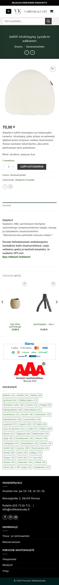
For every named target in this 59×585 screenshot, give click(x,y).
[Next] (56, 308)
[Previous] (3, 308)
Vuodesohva (42, 467)
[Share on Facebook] (5, 186)
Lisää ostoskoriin (31, 166)
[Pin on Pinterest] (10, 186)
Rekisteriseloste (11, 542)
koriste (27, 414)
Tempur (9, 458)
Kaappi (45, 405)
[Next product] (26, 52)
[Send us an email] (15, 517)
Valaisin (9, 462)
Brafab (23, 395)
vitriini (8, 467)
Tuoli (22, 458)
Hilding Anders (28, 400)
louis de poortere (13, 429)
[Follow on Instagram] (10, 517)
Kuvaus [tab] (6, 205)
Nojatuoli (23, 434)
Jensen (32, 405)
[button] (8, 11)
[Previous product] (32, 52)
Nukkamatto (40, 434)
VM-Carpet (24, 467)
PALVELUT (7, 565)
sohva (22, 453)
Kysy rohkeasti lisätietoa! (16, 257)
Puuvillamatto (24, 438)
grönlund (9, 400)
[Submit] (48, 21)
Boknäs (8, 395)
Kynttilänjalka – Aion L (43, 324)
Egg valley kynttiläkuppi (15, 325)
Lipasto (25, 424)
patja (7, 438)
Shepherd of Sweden (25, 180)
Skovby (8, 453)
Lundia (32, 429)
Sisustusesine (40, 448)
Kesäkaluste (11, 414)
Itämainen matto (13, 405)
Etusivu (18, 46)
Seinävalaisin (29, 443)
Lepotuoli (9, 424)
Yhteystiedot (9, 559)
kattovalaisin (33, 410)
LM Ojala (40, 424)
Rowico (41, 438)
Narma (8, 434)
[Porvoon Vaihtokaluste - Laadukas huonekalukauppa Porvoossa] (31, 11)
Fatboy (36, 395)
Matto (45, 429)
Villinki (40, 462)
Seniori (46, 443)
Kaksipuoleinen (12, 410)
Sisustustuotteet (35, 46)
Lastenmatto (32, 419)
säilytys (35, 453)
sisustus (23, 448)
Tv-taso (35, 458)
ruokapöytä (10, 443)
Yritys (5, 571)
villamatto (25, 462)
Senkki (8, 448)
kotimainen (43, 414)
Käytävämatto (12, 419)
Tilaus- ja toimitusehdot (16, 536)
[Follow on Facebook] (5, 517)
